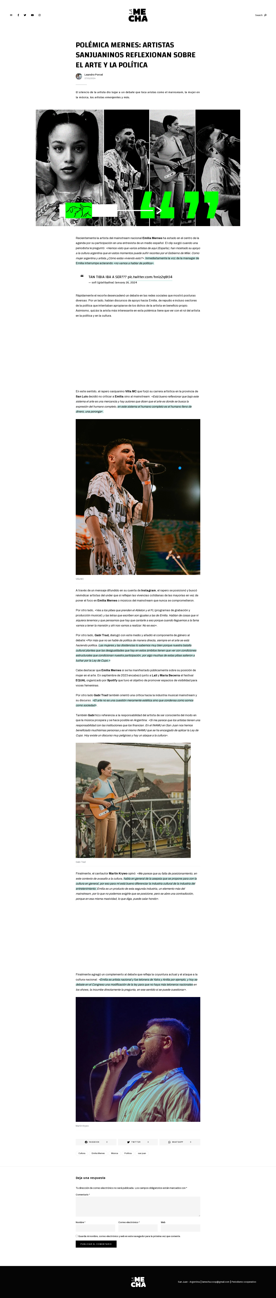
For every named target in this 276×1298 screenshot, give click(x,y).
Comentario (83, 1195)
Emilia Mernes (98, 1153)
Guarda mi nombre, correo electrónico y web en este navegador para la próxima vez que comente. (129, 1236)
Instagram (39, 15)
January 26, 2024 (126, 282)
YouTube (32, 15)
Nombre (80, 1222)
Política (128, 1153)
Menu (11, 15)
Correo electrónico (129, 1222)
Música (114, 1153)
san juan (142, 1153)
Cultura (81, 1153)
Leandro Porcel (93, 74)
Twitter (25, 15)
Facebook (18, 15)
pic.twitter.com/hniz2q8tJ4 (150, 276)
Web (163, 1222)
